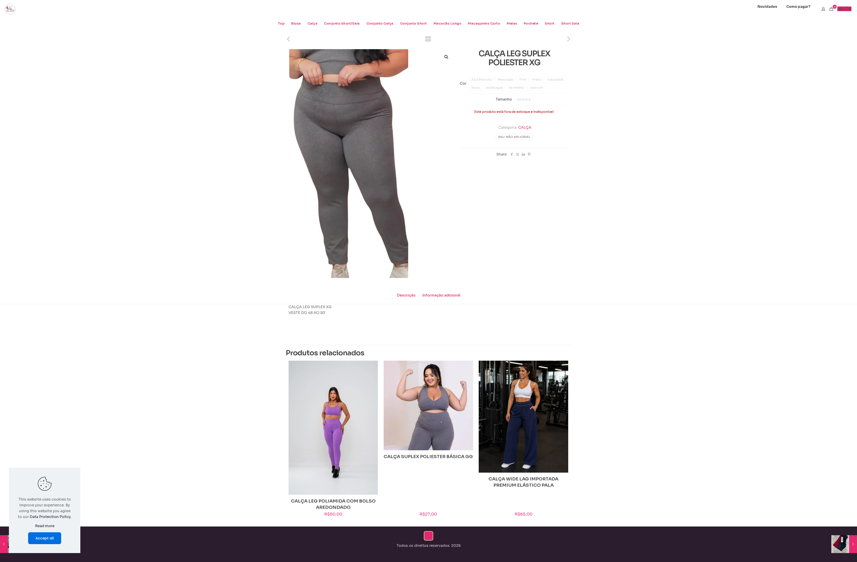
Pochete (531, 23)
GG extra (523, 99)
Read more (44, 526)
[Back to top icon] (428, 536)
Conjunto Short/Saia (342, 23)
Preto (536, 80)
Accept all (44, 538)
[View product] (372, 367)
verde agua (494, 88)
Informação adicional (441, 295)
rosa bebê (555, 80)
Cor (463, 83)
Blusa (296, 23)
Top (281, 23)
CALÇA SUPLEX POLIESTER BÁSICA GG (428, 456)
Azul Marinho (481, 80)
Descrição (406, 295)
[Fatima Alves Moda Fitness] (10, 9)
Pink (522, 80)
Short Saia (570, 23)
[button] (446, 57)
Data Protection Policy (50, 516)
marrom (536, 88)
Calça (313, 23)
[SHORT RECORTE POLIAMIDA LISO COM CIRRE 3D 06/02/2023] (844, 544)
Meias (512, 23)
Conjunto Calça (379, 23)
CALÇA (524, 127)
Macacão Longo (448, 23)
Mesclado (506, 80)
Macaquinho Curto (484, 23)
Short (550, 23)
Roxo (475, 88)
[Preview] (372, 377)
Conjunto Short (413, 23)
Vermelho (516, 88)
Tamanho (504, 99)
